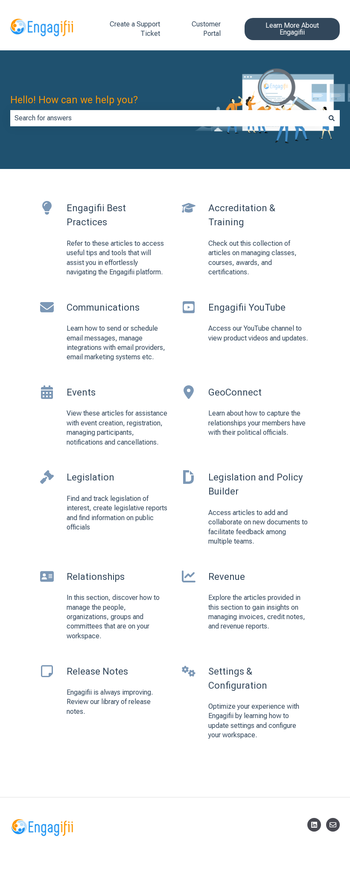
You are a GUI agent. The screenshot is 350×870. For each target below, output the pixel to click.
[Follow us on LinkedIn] (314, 825)
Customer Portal (206, 29)
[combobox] (167, 118)
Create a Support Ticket (135, 29)
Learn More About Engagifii (292, 28)
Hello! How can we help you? (74, 100)
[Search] (332, 118)
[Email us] (333, 825)
